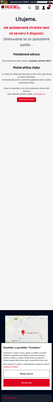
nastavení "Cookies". (11, 367)
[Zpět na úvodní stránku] (10, 7)
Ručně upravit (26, 374)
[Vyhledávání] (29, 7)
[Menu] (37, 9)
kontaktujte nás (39, 94)
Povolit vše (26, 383)
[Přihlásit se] (43, 7)
